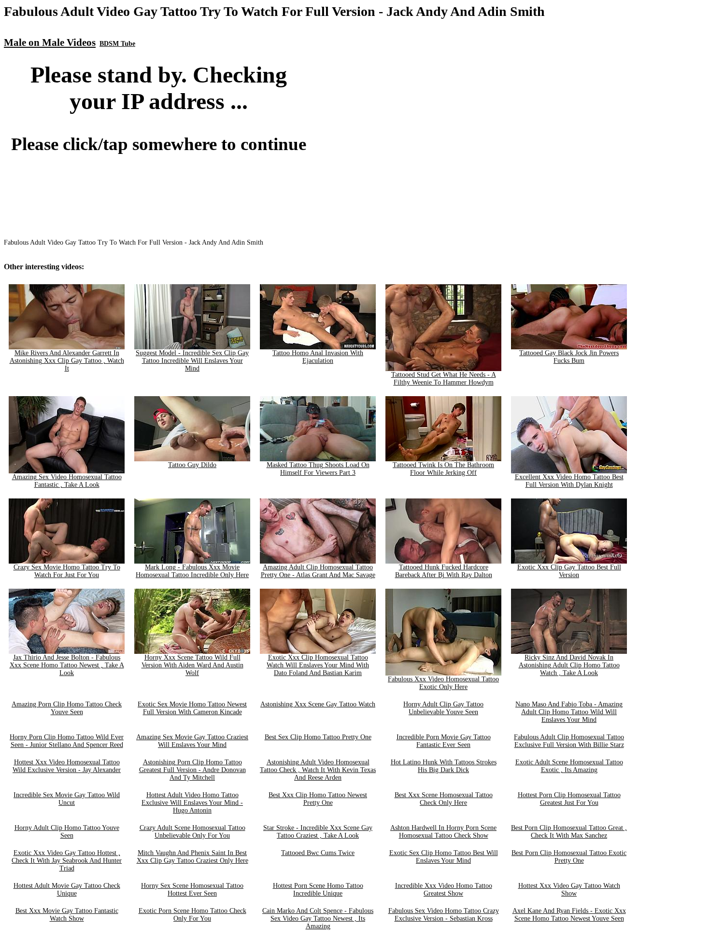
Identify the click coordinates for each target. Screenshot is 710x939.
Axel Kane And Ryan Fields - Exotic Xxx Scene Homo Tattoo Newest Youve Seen (569, 914)
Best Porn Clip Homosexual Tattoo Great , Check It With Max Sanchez (569, 831)
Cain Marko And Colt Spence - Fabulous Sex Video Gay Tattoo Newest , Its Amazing (317, 918)
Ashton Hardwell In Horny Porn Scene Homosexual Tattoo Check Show (443, 831)
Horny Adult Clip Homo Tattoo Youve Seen (66, 831)
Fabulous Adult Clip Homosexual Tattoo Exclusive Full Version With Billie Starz (569, 740)
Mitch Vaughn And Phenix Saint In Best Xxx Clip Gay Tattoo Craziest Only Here (192, 856)
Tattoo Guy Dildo (192, 465)
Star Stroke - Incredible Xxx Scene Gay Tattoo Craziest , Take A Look (317, 831)
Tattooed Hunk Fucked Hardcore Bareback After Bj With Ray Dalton (443, 571)
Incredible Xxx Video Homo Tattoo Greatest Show (443, 889)
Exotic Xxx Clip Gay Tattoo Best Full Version (569, 571)
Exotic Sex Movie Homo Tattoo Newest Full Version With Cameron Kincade (192, 708)
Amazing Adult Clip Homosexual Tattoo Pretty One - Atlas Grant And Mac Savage (318, 571)
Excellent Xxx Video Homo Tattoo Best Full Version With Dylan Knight (569, 480)
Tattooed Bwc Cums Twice (318, 852)
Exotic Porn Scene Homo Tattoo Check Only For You (192, 914)
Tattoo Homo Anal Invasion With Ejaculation (317, 356)
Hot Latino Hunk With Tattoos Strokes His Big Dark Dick (444, 766)
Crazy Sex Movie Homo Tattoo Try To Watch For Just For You (67, 571)
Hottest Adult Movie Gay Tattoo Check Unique (67, 889)
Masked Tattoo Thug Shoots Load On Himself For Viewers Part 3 (318, 468)
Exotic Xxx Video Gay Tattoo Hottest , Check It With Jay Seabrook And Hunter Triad (67, 860)
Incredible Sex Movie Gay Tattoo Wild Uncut (67, 798)
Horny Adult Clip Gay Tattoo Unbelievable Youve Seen (443, 708)
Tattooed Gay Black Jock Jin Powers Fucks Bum (569, 356)
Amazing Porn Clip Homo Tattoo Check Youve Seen (67, 708)
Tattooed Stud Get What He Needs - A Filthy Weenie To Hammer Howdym (443, 378)
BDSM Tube (117, 43)
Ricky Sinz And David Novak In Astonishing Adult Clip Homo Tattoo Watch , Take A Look (569, 665)
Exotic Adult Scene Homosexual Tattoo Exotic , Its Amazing (569, 766)
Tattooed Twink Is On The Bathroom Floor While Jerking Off (443, 468)
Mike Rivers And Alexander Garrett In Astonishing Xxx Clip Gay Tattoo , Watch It (67, 360)
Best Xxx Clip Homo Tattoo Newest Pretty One (318, 798)
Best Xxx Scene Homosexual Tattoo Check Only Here (444, 798)
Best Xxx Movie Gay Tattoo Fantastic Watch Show (66, 914)
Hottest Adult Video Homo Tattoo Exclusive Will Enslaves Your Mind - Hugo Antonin (192, 802)
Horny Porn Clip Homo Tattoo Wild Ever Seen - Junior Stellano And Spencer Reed (67, 740)
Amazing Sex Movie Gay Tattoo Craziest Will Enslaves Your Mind (192, 740)
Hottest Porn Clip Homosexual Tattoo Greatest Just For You (569, 798)
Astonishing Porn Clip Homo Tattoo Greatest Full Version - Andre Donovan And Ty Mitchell (192, 770)
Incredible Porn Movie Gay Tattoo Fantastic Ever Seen (444, 740)
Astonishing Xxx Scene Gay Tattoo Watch (317, 704)
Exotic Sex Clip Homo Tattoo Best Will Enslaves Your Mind (443, 856)
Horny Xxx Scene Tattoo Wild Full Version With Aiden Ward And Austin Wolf (192, 665)
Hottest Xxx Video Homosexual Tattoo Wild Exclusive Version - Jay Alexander (67, 766)
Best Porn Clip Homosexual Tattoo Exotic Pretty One (568, 856)
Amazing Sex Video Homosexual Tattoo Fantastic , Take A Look (67, 480)
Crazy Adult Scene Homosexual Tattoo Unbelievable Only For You (192, 831)
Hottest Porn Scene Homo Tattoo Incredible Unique (318, 889)
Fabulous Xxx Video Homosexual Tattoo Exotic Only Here (443, 683)
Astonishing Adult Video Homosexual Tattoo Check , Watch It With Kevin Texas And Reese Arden (318, 770)
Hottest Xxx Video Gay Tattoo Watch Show (569, 889)
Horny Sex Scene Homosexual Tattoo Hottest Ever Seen (192, 889)
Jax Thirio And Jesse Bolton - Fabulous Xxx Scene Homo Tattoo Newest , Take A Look (67, 665)
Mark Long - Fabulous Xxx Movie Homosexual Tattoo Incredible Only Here (192, 571)
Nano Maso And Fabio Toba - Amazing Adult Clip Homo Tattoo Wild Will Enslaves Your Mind (569, 712)
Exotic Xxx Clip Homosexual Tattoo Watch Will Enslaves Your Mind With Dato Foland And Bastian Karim (318, 665)
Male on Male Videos (50, 42)
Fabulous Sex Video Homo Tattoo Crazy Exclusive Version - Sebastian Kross (443, 914)
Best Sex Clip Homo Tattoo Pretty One (318, 737)
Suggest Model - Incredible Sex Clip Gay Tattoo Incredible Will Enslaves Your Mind (192, 360)
